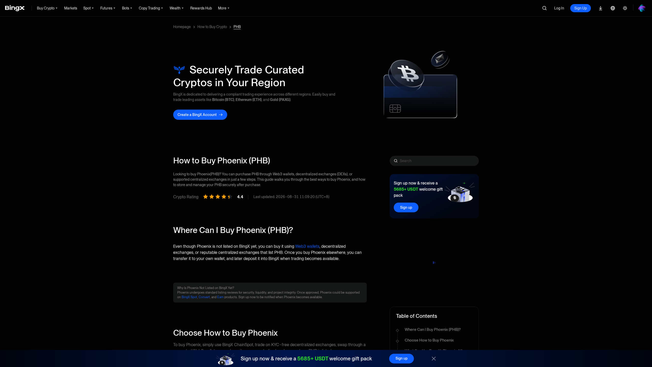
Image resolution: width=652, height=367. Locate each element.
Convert (204, 297)
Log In (559, 8)
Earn (220, 297)
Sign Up (580, 8)
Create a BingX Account (197, 115)
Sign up (406, 207)
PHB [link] (237, 27)
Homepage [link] (182, 27)
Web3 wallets (307, 246)
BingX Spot (189, 297)
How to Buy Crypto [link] (212, 27)
